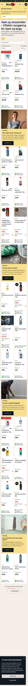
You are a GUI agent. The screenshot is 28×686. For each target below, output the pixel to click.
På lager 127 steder (6, 313)
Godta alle (13, 676)
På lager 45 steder (19, 174)
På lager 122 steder (6, 174)
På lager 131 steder (6, 107)
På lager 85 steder (19, 478)
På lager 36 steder (6, 512)
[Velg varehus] (19, 4)
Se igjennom (12, 680)
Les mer (7, 143)
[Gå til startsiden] (10, 4)
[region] (13, 670)
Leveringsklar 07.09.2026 (21, 345)
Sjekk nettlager (6, 77)
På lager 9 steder (19, 512)
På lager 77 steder (6, 377)
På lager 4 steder (6, 444)
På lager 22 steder (19, 347)
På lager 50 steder (19, 204)
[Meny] (2, 4)
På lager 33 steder (19, 377)
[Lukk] (24, 658)
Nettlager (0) (5, 203)
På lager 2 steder (19, 242)
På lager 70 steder (19, 107)
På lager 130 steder (20, 78)
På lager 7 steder (6, 204)
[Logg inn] (22, 4)
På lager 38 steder (19, 444)
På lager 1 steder (6, 581)
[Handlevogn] (26, 4)
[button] (14, 42)
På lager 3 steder (6, 78)
